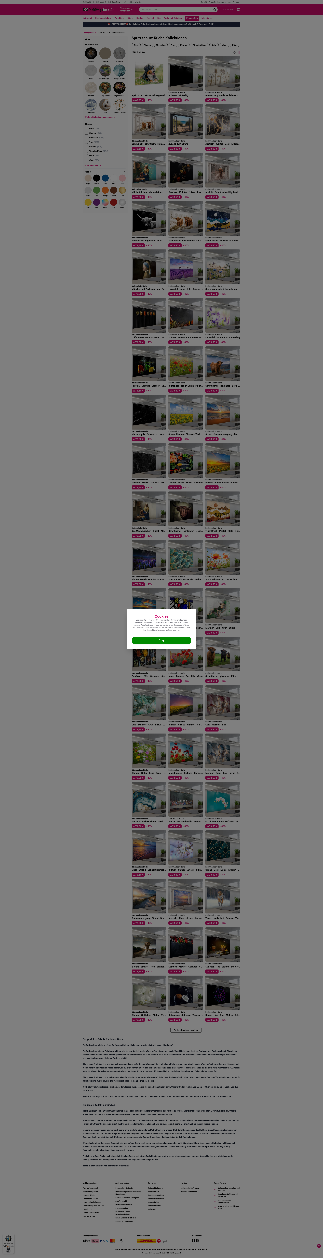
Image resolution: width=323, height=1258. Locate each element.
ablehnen (176, 630)
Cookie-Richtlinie (166, 627)
